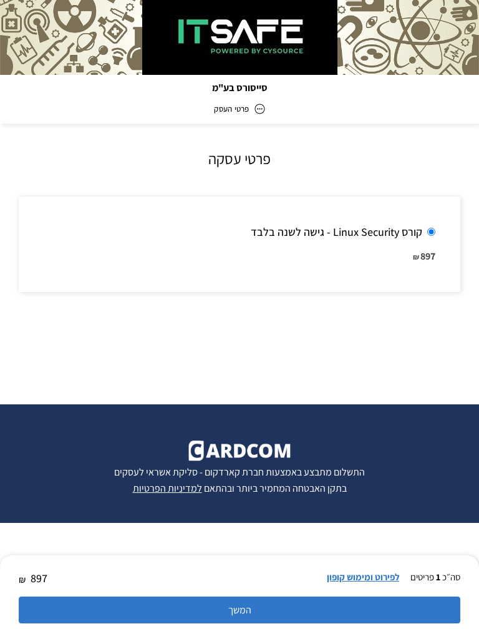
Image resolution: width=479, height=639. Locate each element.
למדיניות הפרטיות (167, 488)
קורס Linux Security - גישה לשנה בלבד (336, 232)
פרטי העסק (231, 109)
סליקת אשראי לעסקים (156, 472)
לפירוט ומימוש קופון (363, 577)
